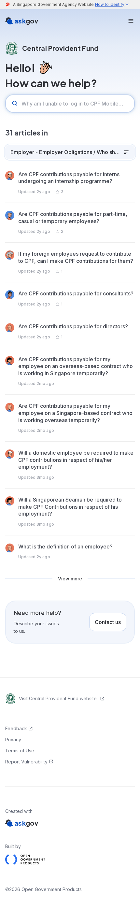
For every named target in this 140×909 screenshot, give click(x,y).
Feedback (16, 728)
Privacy (13, 739)
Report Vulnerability (26, 761)
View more (70, 578)
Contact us (108, 622)
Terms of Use (19, 750)
